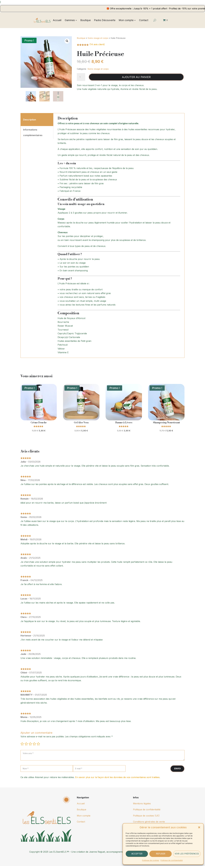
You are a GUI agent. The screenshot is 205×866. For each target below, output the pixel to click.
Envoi (177, 768)
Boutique (81, 38)
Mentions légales (142, 803)
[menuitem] (57, 20)
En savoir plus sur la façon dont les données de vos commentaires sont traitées (117, 777)
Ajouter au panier (136, 77)
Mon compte (83, 815)
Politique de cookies (150, 860)
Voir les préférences (187, 853)
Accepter (136, 853)
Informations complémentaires (32, 132)
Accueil (81, 803)
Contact (81, 821)
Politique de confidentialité (172, 860)
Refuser (160, 853)
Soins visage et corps (98, 38)
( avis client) (97, 44)
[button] (199, 827)
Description (29, 119)
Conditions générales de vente (149, 821)
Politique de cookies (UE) (146, 815)
